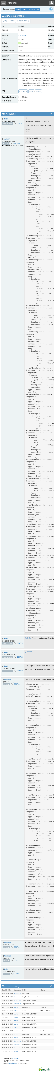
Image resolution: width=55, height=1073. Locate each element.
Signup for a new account (30, 9)
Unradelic (7, 679)
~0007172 (19, 643)
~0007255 (19, 671)
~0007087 (19, 123)
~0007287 (16, 960)
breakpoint (23, 91)
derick (6, 119)
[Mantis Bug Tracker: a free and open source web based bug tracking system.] (44, 1069)
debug (31, 91)
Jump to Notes (8, 21)
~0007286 (16, 947)
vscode (38, 91)
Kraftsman (22, 35)
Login (18, 9)
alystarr (6, 139)
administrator (12, 1063)
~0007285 (16, 684)
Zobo (6, 969)
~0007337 (16, 974)
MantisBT (15, 1058)
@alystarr (28, 638)
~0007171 (16, 143)
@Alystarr (28, 652)
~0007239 (19, 657)
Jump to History (23, 21)
